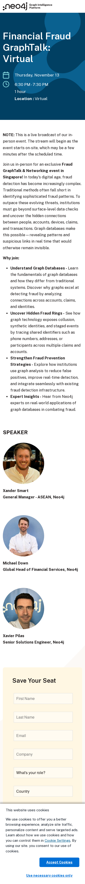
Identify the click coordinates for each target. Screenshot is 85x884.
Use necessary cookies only (49, 875)
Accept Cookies (59, 862)
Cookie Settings (57, 840)
